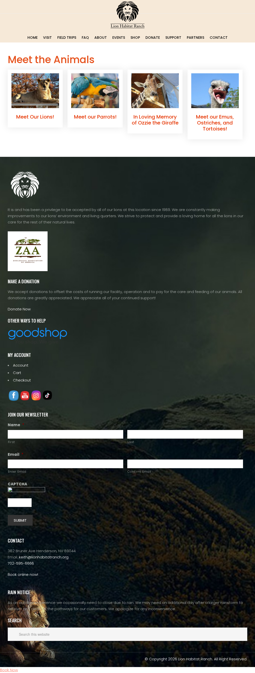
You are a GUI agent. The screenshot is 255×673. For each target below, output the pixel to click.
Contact (219, 37)
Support (173, 37)
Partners (195, 37)
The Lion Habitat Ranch (127, 14)
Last (131, 442)
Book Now (9, 670)
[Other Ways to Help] (37, 343)
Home (32, 37)
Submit (20, 520)
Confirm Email (139, 471)
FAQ (85, 37)
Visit (47, 37)
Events (118, 37)
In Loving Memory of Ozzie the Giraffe (155, 119)
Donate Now (19, 309)
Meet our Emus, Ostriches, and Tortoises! (215, 122)
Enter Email (17, 471)
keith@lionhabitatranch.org (43, 557)
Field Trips (66, 37)
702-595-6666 (21, 563)
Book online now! (23, 574)
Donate (152, 37)
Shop (135, 37)
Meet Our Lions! (35, 116)
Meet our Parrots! (95, 116)
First (11, 442)
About (100, 37)
